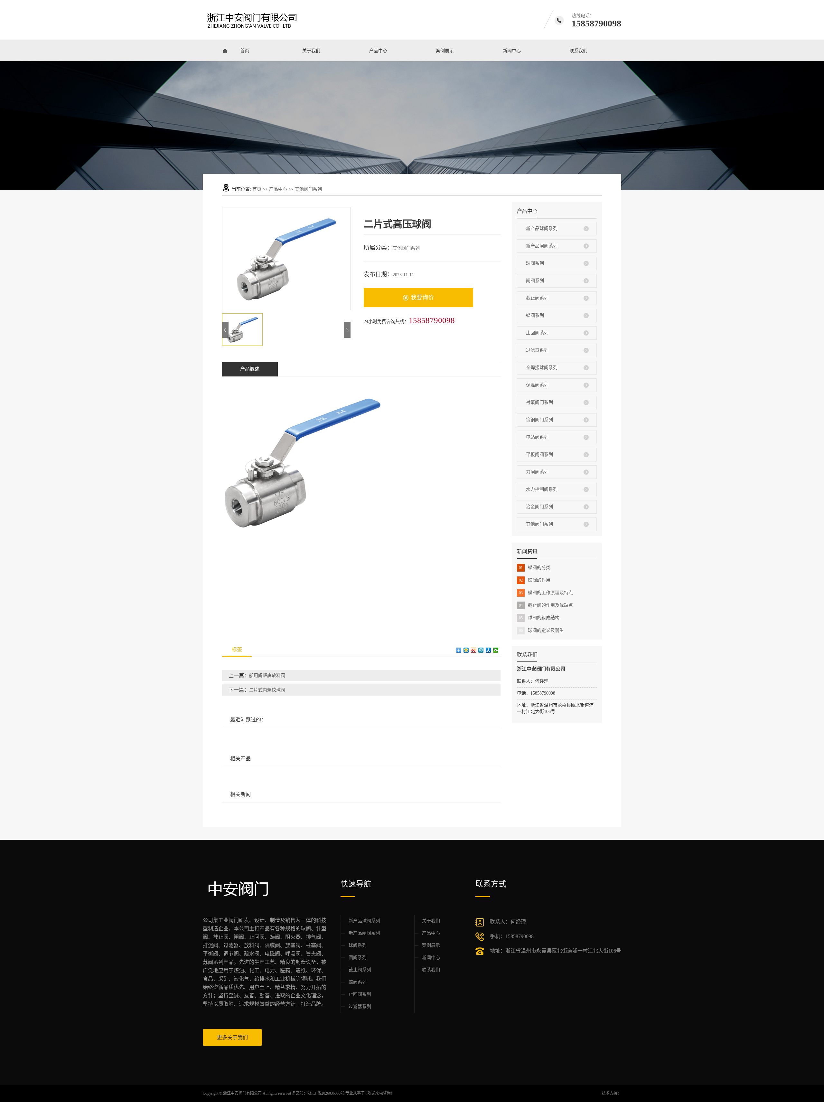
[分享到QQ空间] (466, 650)
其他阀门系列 (308, 189)
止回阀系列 (537, 332)
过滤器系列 (537, 350)
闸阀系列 (535, 280)
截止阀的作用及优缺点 (546, 605)
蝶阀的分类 (534, 567)
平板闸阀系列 (539, 454)
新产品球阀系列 (541, 228)
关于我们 (311, 50)
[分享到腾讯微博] (481, 650)
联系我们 (578, 50)
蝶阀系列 (535, 315)
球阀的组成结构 (539, 617)
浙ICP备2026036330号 (325, 1093)
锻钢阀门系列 (539, 419)
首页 (244, 50)
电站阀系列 (537, 437)
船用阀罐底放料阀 (267, 675)
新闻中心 (512, 50)
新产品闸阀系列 (541, 245)
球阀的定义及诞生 (541, 630)
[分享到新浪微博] (473, 650)
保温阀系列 (537, 385)
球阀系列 (535, 263)
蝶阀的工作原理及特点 (546, 592)
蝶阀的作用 (534, 580)
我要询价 (422, 297)
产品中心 (378, 50)
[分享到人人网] (488, 650)
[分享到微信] (496, 650)
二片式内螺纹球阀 (267, 690)
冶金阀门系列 (539, 506)
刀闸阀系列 (537, 472)
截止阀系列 (537, 298)
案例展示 (445, 50)
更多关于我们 (232, 1037)
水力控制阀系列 (541, 489)
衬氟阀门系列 (539, 402)
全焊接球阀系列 (541, 367)
